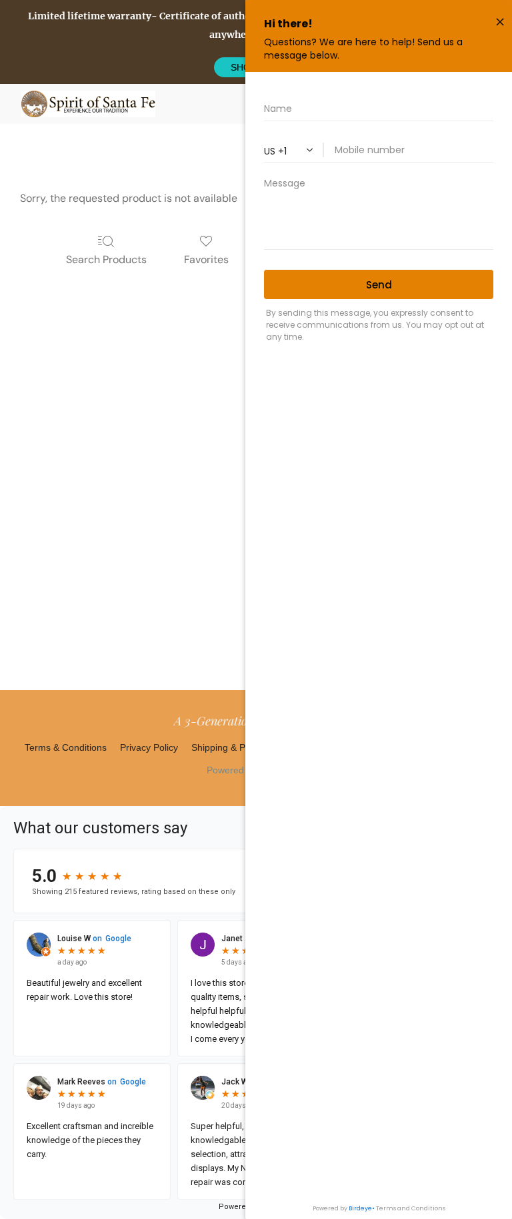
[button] (88, 104)
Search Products (106, 259)
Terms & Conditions (66, 747)
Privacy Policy (149, 747)
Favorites (206, 259)
